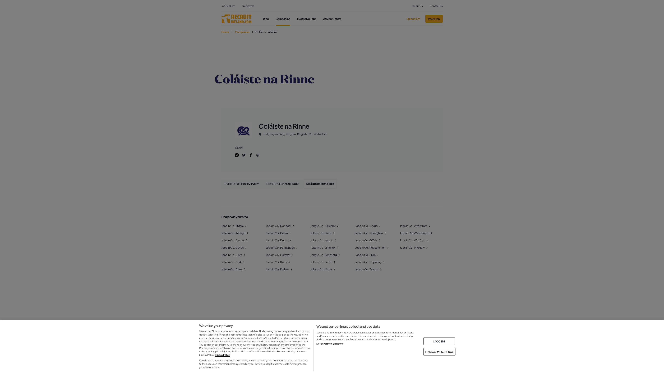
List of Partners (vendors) (329, 343)
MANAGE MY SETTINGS (439, 351)
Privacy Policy (222, 354)
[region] (332, 346)
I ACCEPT (439, 341)
